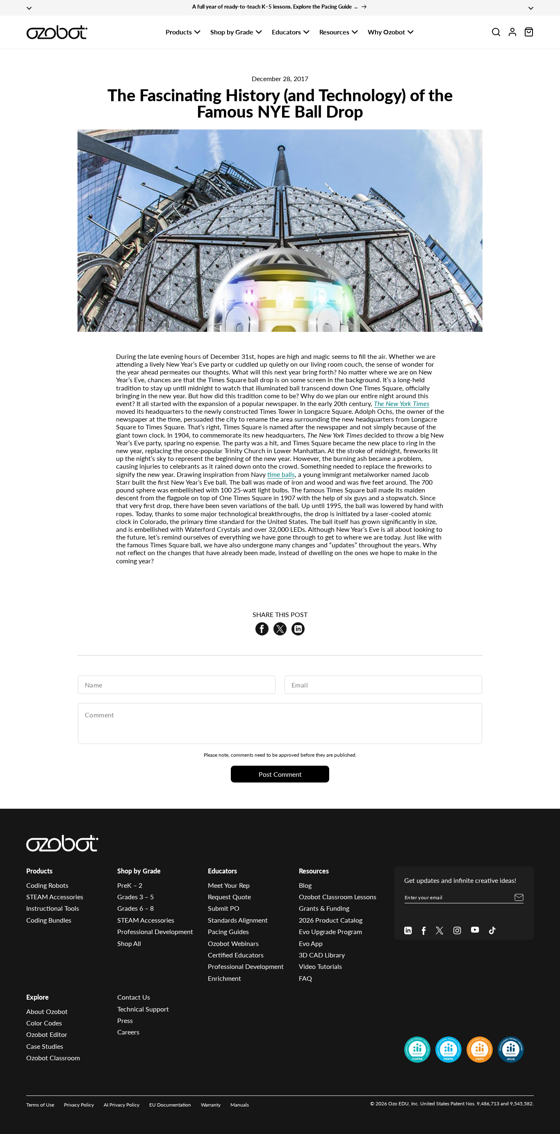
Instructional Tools (52, 908)
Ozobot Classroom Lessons (337, 896)
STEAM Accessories (54, 896)
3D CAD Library (322, 955)
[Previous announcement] (29, 8)
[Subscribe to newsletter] (519, 898)
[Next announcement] (531, 8)
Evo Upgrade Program (330, 931)
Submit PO (223, 908)
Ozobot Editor (46, 1034)
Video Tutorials (320, 966)
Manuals (239, 1105)
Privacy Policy (79, 1105)
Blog (305, 885)
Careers (128, 1032)
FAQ (305, 978)
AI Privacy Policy (121, 1105)
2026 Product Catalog (330, 920)
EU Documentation (170, 1105)
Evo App (311, 943)
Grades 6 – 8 (135, 908)
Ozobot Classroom (53, 1057)
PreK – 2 (129, 885)
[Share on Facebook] (262, 628)
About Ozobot (47, 1011)
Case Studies (44, 1046)
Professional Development (155, 931)
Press (125, 1020)
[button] (496, 32)
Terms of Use (40, 1105)
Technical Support (143, 1009)
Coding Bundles (48, 920)
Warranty (211, 1105)
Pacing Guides (228, 931)
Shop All (129, 943)
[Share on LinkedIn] (298, 628)
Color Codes (44, 1023)
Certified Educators (236, 955)
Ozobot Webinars (233, 943)
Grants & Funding (324, 908)
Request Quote (229, 896)
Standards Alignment (238, 920)
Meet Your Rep (229, 885)
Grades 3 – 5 (135, 896)
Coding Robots (47, 885)
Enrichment (224, 978)
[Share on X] (280, 628)
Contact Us (133, 997)
